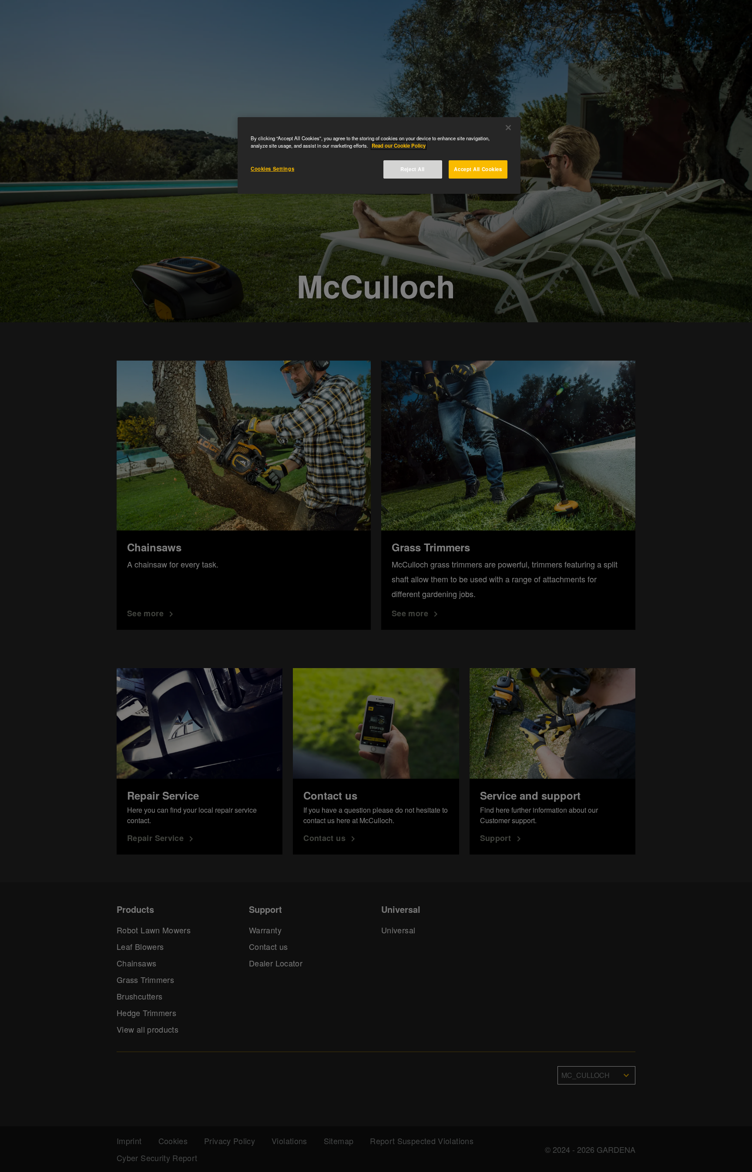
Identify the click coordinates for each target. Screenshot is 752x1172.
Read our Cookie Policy (399, 145)
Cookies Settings (272, 168)
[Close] (508, 127)
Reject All (412, 168)
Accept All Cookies (478, 168)
